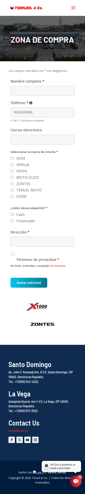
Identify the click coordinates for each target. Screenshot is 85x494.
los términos (58, 266)
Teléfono (21, 102)
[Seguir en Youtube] (27, 440)
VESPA (21, 171)
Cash (20, 214)
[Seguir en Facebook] (11, 440)
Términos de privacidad (37, 259)
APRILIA (22, 165)
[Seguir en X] (19, 440)
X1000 (21, 196)
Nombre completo (27, 81)
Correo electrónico (26, 130)
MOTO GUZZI (27, 177)
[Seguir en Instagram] (35, 440)
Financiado (25, 221)
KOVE (21, 158)
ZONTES (23, 184)
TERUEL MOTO (29, 190)
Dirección (19, 232)
